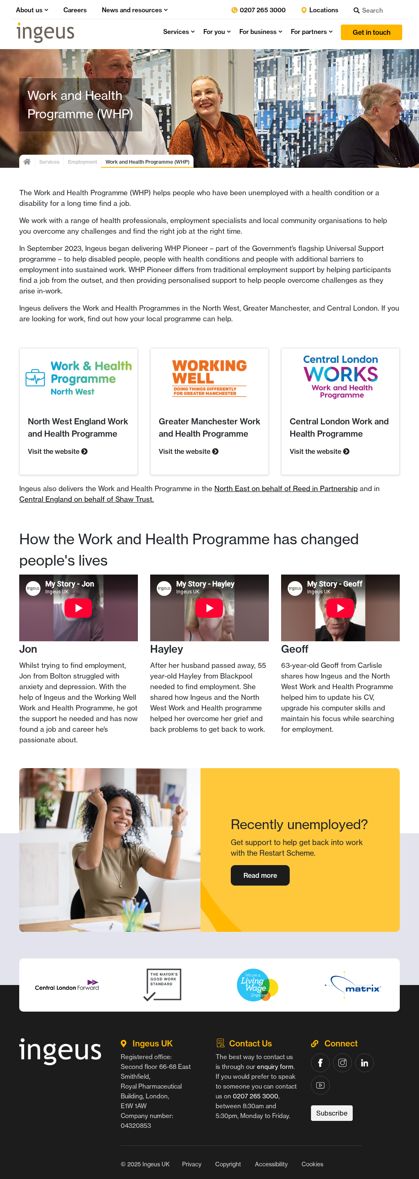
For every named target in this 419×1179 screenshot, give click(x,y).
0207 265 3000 (262, 10)
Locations (323, 10)
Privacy (191, 1164)
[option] (66, 985)
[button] (45, 10)
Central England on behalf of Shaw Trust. (86, 499)
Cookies (312, 1164)
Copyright (228, 1164)
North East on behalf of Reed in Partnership (286, 488)
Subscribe (331, 1113)
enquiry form (275, 1067)
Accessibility (271, 1164)
